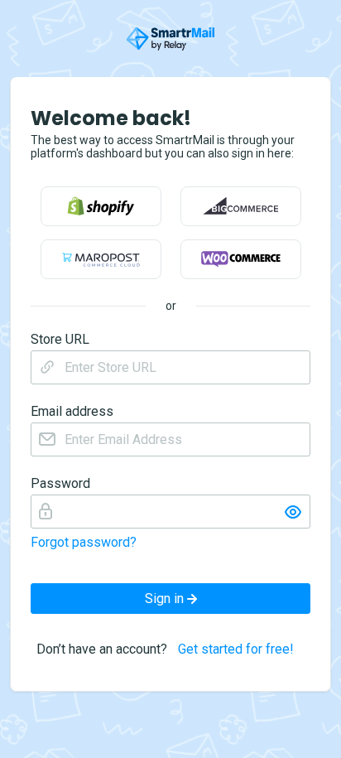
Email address (72, 411)
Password (60, 483)
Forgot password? (84, 542)
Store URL (60, 339)
